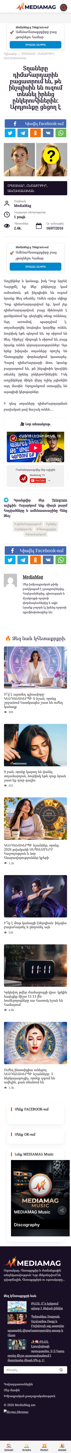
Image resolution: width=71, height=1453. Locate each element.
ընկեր (52, 524)
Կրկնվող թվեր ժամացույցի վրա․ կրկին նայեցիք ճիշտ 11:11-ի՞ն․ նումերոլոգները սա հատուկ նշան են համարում (35, 998)
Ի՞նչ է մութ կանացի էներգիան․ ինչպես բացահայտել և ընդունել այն (35, 925)
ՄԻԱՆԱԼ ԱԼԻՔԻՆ (35, 44)
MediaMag (33, 576)
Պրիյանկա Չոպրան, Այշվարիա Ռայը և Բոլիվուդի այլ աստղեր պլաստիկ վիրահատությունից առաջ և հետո (36, 1325)
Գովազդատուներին (18, 1384)
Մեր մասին (12, 1390)
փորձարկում (36, 534)
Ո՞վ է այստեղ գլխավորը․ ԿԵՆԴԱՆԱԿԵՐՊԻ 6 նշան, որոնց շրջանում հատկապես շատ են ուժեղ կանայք (33, 700)
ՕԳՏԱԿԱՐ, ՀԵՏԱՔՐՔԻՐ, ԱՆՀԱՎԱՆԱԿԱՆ (28, 188)
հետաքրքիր (47, 529)
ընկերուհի (24, 529)
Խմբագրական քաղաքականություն (29, 1396)
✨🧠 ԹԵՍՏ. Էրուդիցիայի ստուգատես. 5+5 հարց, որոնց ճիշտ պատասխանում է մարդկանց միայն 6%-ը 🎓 (36, 1350)
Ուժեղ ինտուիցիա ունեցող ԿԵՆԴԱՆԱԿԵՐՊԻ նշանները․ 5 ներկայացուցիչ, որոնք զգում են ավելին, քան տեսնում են (29, 1075)
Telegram (59, 500)
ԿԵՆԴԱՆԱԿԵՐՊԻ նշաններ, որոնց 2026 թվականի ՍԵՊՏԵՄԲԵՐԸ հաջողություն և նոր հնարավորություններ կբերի (31, 851)
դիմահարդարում (28, 524)
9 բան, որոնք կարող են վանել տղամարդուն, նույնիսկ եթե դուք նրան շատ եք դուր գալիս (35, 775)
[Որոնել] (61, 1369)
